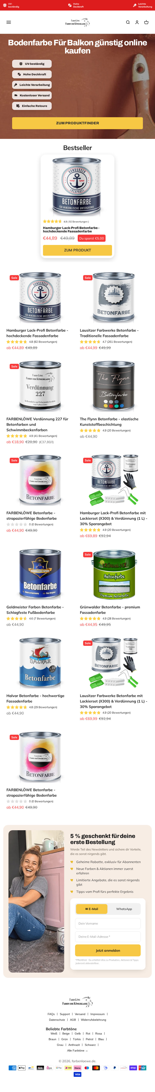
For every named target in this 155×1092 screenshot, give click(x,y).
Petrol (89, 1039)
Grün (64, 1039)
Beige (66, 1033)
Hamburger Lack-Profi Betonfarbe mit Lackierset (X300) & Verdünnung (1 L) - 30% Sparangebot (113, 518)
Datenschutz (57, 1019)
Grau (60, 1044)
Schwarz (90, 1044)
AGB (73, 1019)
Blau (101, 1039)
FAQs (51, 1014)
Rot (88, 1033)
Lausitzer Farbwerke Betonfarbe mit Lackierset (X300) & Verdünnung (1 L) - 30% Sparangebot (113, 701)
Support (65, 1014)
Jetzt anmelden (108, 950)
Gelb (78, 1033)
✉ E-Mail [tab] (91, 909)
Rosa (98, 1033)
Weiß (54, 1033)
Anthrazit (74, 1044)
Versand (80, 1014)
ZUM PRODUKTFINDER (77, 123)
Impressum (97, 1014)
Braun (52, 1039)
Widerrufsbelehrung (93, 1019)
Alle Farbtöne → (77, 1050)
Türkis (77, 1039)
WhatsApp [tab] (124, 909)
